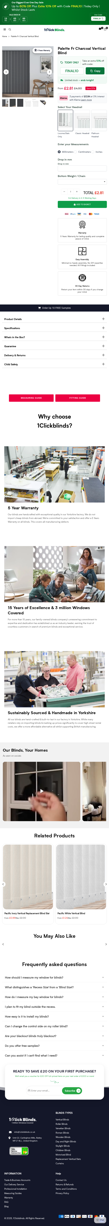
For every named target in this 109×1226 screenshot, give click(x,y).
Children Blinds (63, 1150)
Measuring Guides (13, 1193)
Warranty (8, 1197)
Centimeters (84, 151)
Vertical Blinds (62, 1119)
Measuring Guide (31, 398)
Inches (99, 151)
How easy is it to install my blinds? (27, 1016)
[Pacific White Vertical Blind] (28, 877)
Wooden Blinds (63, 1137)
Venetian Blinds (63, 1128)
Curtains (60, 1163)
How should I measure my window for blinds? (34, 977)
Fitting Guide (77, 398)
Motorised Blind (63, 1154)
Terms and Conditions (66, 1189)
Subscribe (72, 1090)
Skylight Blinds (63, 1146)
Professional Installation (15, 1189)
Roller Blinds (62, 1124)
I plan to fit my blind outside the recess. (30, 1006)
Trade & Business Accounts (17, 1180)
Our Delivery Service (14, 1184)
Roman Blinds (62, 1132)
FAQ (6, 1202)
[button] (4, 29)
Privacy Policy (62, 1193)
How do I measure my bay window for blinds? (34, 997)
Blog (6, 1206)
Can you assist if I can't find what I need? (31, 1055)
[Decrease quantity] (64, 191)
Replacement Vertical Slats (68, 1159)
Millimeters (67, 151)
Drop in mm (63, 164)
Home (4, 36)
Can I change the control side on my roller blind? (36, 1026)
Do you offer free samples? (22, 1045)
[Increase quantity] (77, 191)
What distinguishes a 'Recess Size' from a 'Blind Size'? (39, 987)
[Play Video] (41, 791)
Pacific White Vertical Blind (18, 913)
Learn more (86, 100)
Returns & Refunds (65, 1184)
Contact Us (61, 1180)
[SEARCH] (9, 29)
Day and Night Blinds (66, 1141)
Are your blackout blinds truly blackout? (30, 1036)
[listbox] (82, 182)
